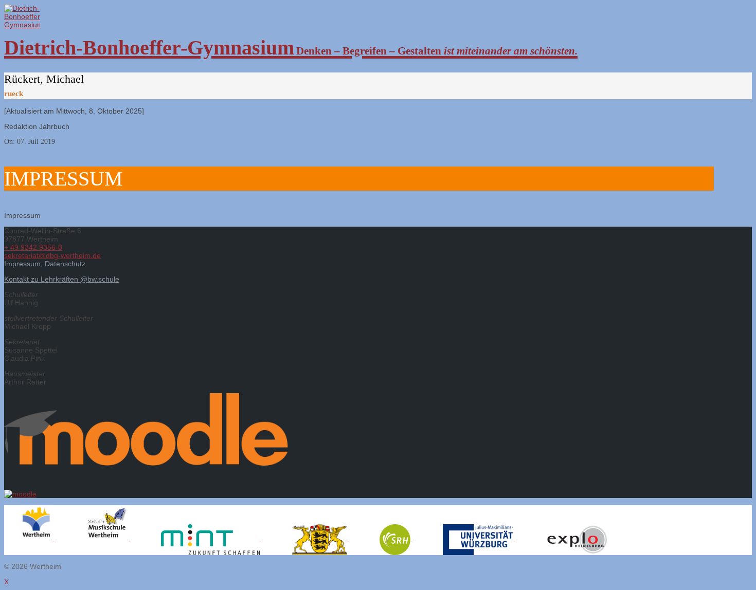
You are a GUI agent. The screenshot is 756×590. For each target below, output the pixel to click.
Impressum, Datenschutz (44, 264)
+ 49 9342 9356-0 (33, 247)
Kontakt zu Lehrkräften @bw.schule (61, 279)
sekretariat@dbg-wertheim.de (52, 255)
